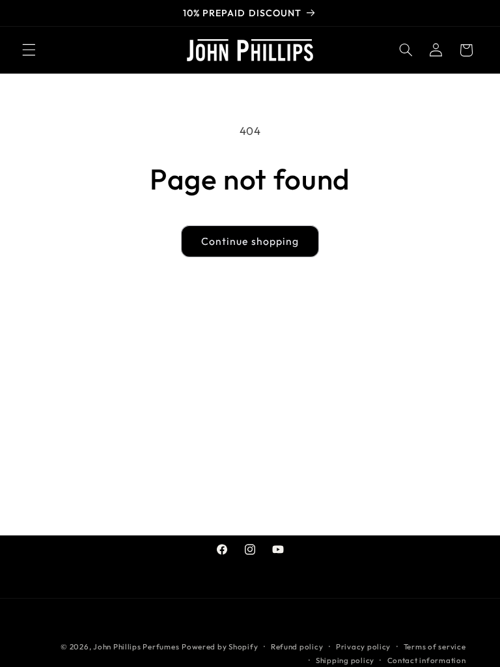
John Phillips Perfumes (136, 646)
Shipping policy (345, 660)
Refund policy (297, 646)
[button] (29, 50)
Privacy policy (363, 646)
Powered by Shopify (220, 646)
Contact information (426, 660)
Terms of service (435, 646)
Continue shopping (250, 241)
